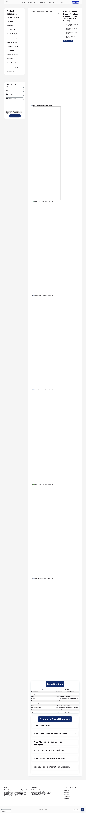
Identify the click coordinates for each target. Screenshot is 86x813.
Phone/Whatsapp (9, 94)
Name (7, 86)
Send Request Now (14, 115)
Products (31, 2)
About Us (42, 2)
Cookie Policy (67, 798)
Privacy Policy (67, 796)
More (61, 2)
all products (66, 792)
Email (7, 90)
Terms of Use (67, 794)
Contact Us (52, 2)
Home (23, 2)
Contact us (66, 790)
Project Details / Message (11, 98)
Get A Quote (75, 2)
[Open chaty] (82, 809)
